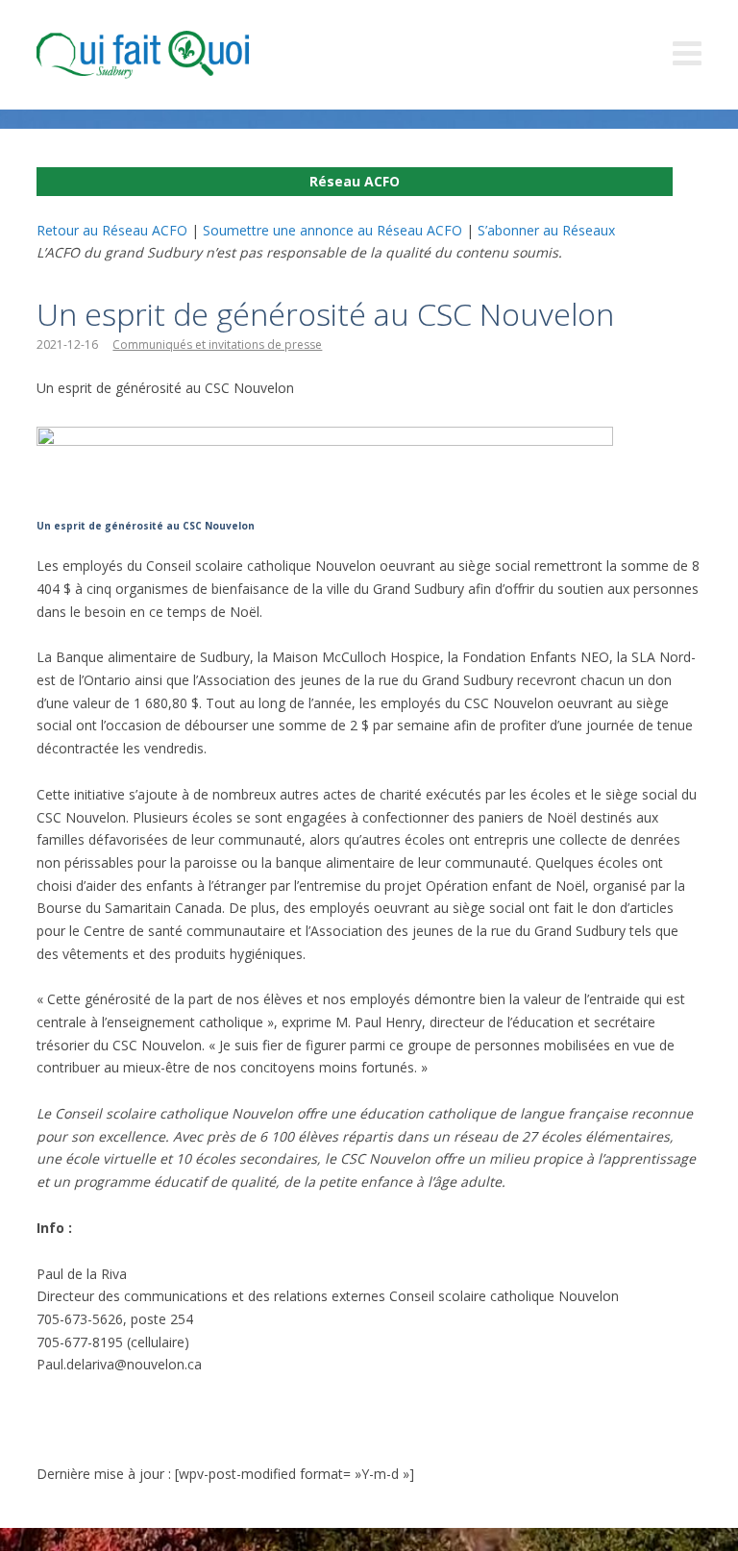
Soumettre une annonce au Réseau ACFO (332, 230)
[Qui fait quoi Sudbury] (171, 55)
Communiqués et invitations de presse (217, 344)
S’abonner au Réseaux (546, 230)
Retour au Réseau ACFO (112, 230)
